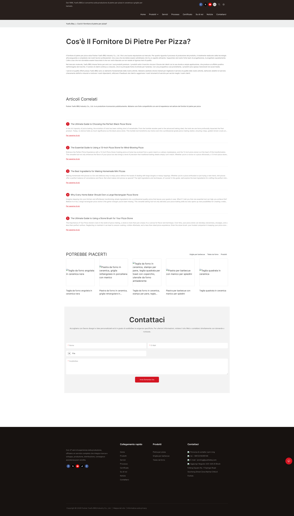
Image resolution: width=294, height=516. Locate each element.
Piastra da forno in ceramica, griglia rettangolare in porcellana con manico (113, 292)
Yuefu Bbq (70, 24)
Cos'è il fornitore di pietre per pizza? (92, 24)
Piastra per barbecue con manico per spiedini (178, 292)
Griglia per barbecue (197, 254)
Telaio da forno (212, 254)
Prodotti (224, 254)
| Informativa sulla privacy (136, 508)
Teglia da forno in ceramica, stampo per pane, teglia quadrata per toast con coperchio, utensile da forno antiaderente (146, 292)
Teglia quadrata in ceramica (212, 290)
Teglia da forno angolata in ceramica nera (79, 292)
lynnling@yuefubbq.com (206, 460)
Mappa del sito (119, 508)
